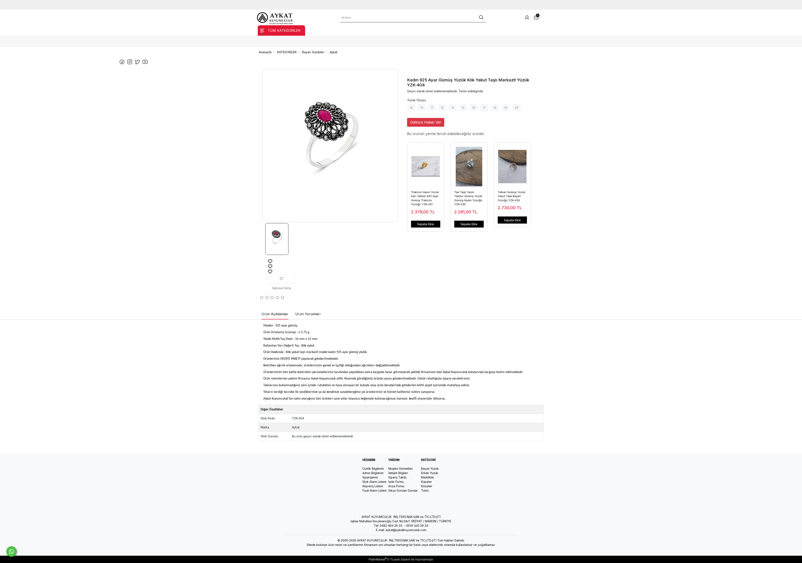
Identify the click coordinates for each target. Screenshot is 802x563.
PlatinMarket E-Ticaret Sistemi (389, 559)
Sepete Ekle (425, 224)
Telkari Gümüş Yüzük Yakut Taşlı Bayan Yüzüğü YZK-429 (511, 196)
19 (505, 107)
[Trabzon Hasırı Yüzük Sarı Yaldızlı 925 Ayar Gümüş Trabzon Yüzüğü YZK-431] (425, 164)
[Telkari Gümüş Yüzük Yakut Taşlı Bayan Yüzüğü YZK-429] (512, 164)
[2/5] (264, 298)
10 (421, 107)
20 (516, 107)
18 (495, 107)
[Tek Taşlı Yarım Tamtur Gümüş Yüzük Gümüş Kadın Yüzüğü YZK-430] (469, 164)
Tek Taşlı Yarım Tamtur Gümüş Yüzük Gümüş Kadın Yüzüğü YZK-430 (468, 198)
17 (484, 107)
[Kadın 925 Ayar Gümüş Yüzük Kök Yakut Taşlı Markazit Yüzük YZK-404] (330, 145)
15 (463, 107)
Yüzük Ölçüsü (416, 100)
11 (432, 107)
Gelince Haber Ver (425, 122)
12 (442, 107)
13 (452, 107)
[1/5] (261, 298)
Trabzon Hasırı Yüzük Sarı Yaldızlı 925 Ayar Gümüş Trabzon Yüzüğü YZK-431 (425, 198)
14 (411, 107)
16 (473, 107)
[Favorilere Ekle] (270, 261)
